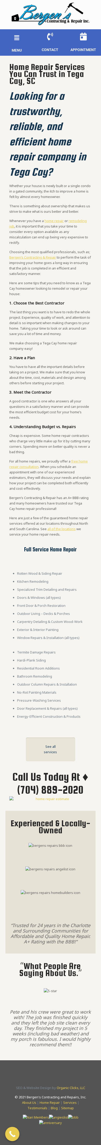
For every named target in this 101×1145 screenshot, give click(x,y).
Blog (54, 1108)
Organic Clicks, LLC (71, 1087)
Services (70, 1102)
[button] (16, 37)
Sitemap (67, 1108)
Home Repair (50, 1102)
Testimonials (37, 1108)
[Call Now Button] (12, 1134)
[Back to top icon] (90, 1134)
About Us (29, 1102)
